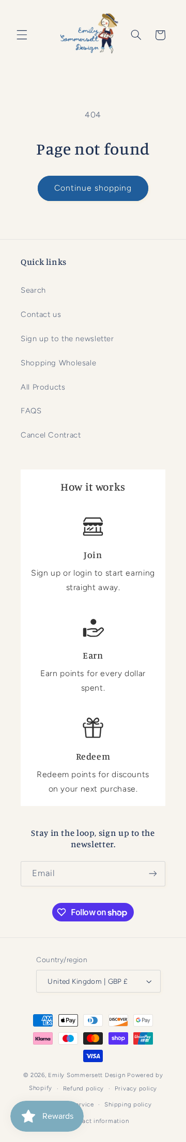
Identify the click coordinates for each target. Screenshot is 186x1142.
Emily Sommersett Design (86, 1075)
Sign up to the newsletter (67, 338)
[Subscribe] (153, 873)
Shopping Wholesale (58, 362)
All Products (43, 387)
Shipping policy (127, 1104)
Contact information (98, 1120)
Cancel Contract (51, 435)
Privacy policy (136, 1088)
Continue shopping (93, 188)
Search (33, 290)
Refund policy (83, 1088)
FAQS (31, 410)
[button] (22, 35)
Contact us (41, 314)
